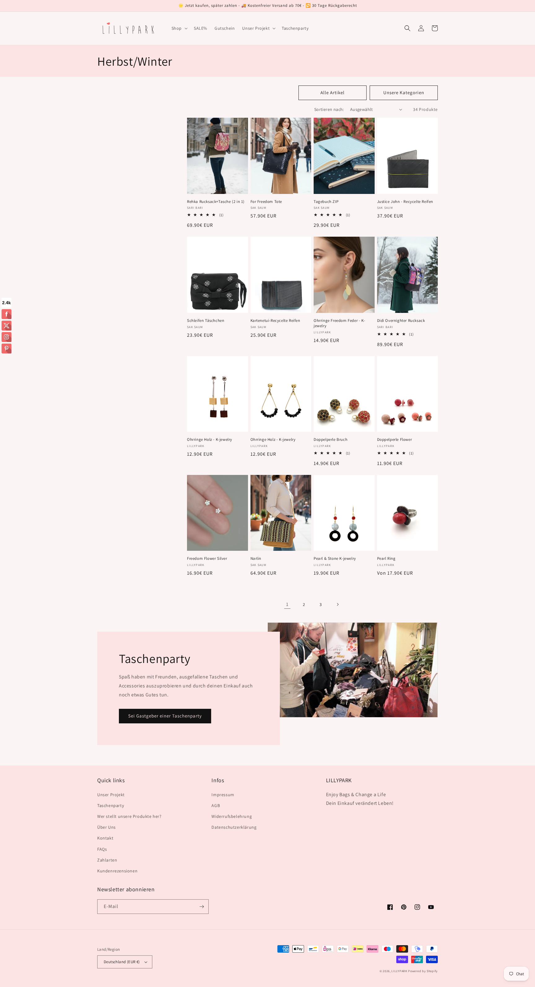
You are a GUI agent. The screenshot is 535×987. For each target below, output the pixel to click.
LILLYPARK (399, 971)
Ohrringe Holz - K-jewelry (209, 439)
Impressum (222, 794)
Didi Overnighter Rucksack (401, 320)
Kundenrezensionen (117, 871)
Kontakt (105, 838)
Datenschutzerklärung (233, 827)
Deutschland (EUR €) (122, 961)
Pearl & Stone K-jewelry (335, 558)
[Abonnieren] (201, 906)
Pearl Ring (386, 558)
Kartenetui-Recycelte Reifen (275, 320)
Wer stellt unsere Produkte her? (129, 816)
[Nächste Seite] (337, 604)
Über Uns (106, 827)
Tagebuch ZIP (326, 201)
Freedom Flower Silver (207, 558)
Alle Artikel (332, 92)
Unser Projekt (111, 794)
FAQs (102, 849)
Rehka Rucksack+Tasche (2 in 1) (216, 201)
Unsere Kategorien (403, 92)
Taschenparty (110, 805)
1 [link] (287, 604)
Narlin (256, 558)
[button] (179, 28)
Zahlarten (107, 860)
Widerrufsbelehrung (231, 816)
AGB (215, 805)
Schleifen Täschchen (205, 320)
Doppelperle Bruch (330, 439)
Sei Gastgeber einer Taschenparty (165, 716)
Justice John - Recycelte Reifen (405, 201)
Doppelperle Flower (394, 439)
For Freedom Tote (266, 201)
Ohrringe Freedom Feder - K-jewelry (339, 323)
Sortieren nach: (329, 109)
